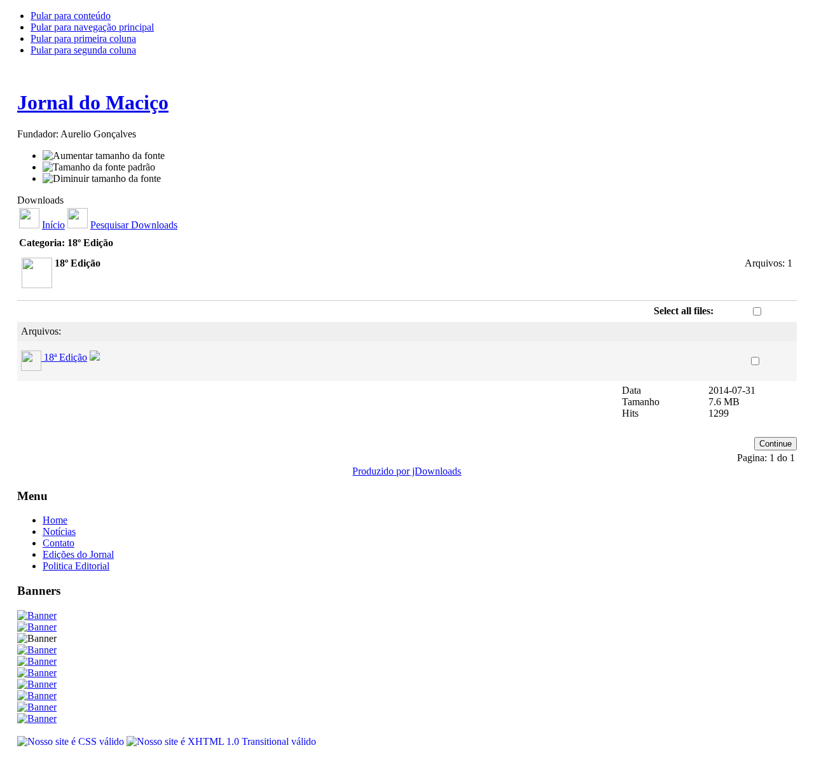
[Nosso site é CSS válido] (72, 741)
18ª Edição (65, 357)
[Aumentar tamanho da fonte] (104, 156)
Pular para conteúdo (71, 15)
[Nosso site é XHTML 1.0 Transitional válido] (221, 741)
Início (53, 224)
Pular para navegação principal (92, 27)
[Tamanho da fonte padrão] (99, 167)
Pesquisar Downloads (133, 224)
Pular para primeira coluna (83, 38)
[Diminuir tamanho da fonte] (102, 178)
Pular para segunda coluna (83, 50)
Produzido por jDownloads (406, 471)
